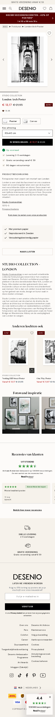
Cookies (35, 644)
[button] (39, 704)
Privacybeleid (37, 649)
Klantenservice (38, 630)
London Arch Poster (34, 26)
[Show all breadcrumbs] (5, 26)
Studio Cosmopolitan (12, 202)
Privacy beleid (16, 613)
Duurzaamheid (21, 644)
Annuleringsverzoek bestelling (40, 655)
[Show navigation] (4, 8)
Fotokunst (16, 26)
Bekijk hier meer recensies (27, 510)
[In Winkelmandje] (31, 370)
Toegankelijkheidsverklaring (15, 649)
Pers (26, 630)
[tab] (9, 91)
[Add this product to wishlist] (49, 32)
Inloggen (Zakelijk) (19, 667)
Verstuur (27, 606)
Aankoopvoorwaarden (41, 640)
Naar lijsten (27, 251)
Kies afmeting (9, 128)
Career (24, 640)
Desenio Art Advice (40, 625)
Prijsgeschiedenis (10, 209)
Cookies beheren (39, 661)
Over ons (23, 625)
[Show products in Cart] (51, 8)
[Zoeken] (10, 8)
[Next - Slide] (51, 59)
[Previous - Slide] (3, 59)
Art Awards (23, 662)
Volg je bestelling (39, 635)
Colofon (24, 635)
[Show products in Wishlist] (44, 8)
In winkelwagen (27, 142)
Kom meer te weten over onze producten (27, 215)
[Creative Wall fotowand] (20, 415)
